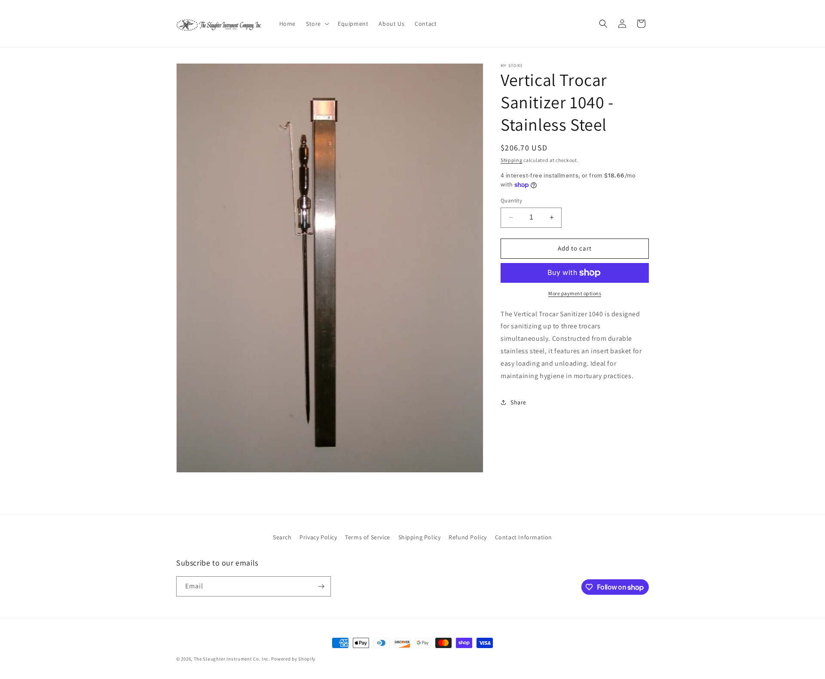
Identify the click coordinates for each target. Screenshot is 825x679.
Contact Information (523, 537)
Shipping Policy (419, 537)
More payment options (574, 293)
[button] (317, 24)
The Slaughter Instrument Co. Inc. (232, 659)
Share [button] (518, 402)
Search (282, 537)
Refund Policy (468, 537)
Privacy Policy (318, 537)
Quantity (511, 200)
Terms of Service (367, 537)
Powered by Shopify (293, 659)
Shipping (511, 160)
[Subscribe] (321, 586)
